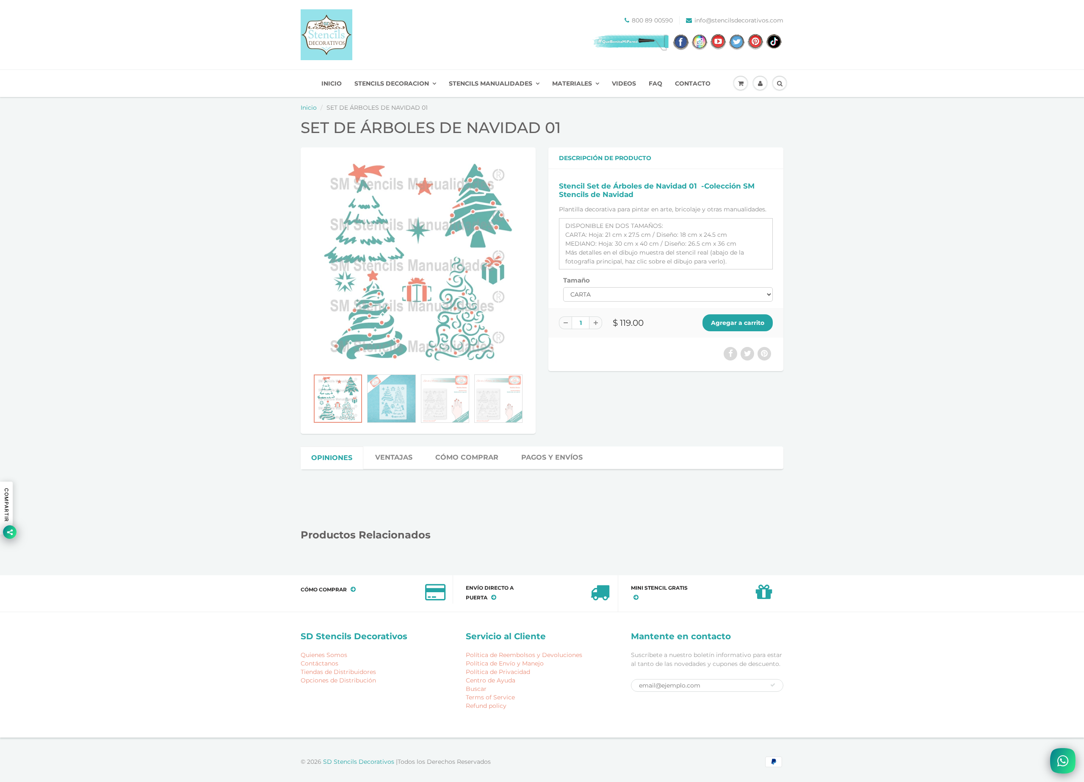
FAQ (655, 83)
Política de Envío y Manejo (505, 663)
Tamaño (576, 280)
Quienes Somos (324, 655)
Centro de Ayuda (490, 680)
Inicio (309, 107)
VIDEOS (624, 83)
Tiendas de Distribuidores (338, 672)
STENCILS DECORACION (391, 83)
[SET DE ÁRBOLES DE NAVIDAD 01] (418, 263)
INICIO (331, 83)
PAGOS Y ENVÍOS (552, 457)
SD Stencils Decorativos (359, 761)
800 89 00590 (652, 20)
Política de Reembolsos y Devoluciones (524, 655)
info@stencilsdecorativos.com (738, 20)
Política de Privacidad (498, 672)
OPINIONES (331, 458)
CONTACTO (693, 83)
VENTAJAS (393, 457)
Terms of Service (490, 697)
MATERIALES (572, 83)
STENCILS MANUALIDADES (490, 83)
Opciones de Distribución (338, 680)
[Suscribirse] (773, 685)
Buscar (476, 689)
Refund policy (486, 706)
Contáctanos (319, 663)
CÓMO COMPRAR (466, 457)
